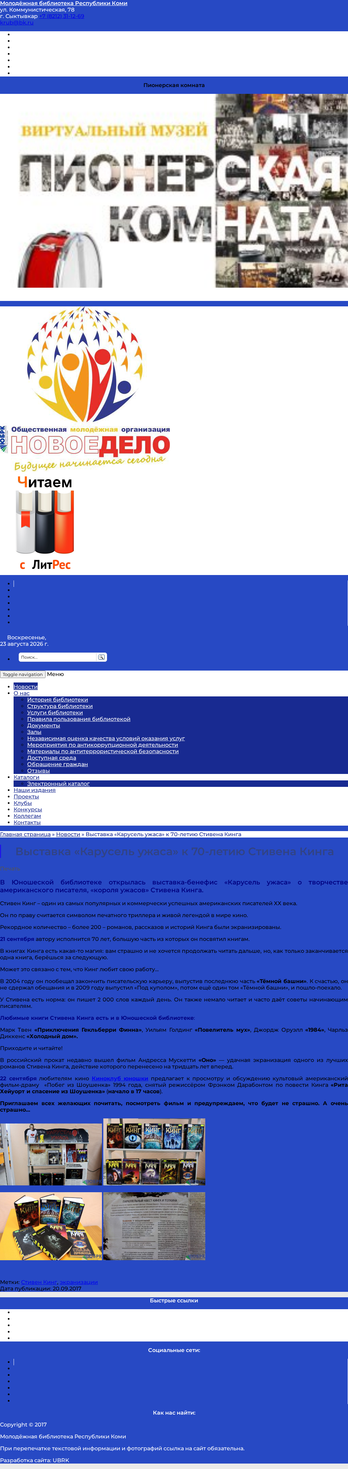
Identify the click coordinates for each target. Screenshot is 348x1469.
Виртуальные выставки (47, 47)
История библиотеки (57, 699)
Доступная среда (51, 758)
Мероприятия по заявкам (50, 54)
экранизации (79, 1282)
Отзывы (25, 73)
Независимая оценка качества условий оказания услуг (106, 738)
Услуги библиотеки (55, 712)
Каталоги (26, 777)
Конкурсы (28, 809)
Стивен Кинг (39, 1282)
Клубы (23, 803)
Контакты (27, 822)
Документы (43, 725)
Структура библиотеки (60, 706)
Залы (34, 732)
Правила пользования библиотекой (78, 719)
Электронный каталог (58, 783)
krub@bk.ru (17, 22)
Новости (26, 686)
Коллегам (27, 816)
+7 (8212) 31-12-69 (61, 16)
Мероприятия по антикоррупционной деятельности (102, 745)
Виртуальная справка (44, 34)
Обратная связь (36, 67)
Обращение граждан (57, 764)
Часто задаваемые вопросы (53, 60)
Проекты (26, 796)
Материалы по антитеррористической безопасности (103, 751)
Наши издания (35, 790)
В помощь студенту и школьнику (61, 41)
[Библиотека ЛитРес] (44, 572)
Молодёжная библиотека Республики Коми (63, 3)
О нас (22, 693)
